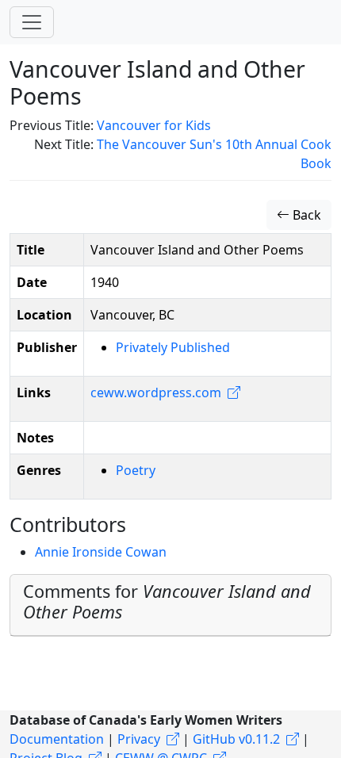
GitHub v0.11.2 (236, 739)
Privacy (138, 739)
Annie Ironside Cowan (101, 552)
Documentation (57, 739)
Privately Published (173, 347)
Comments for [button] (167, 601)
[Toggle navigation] (32, 22)
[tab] (170, 605)
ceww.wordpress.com (155, 392)
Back (305, 215)
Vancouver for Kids (154, 125)
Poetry (135, 470)
